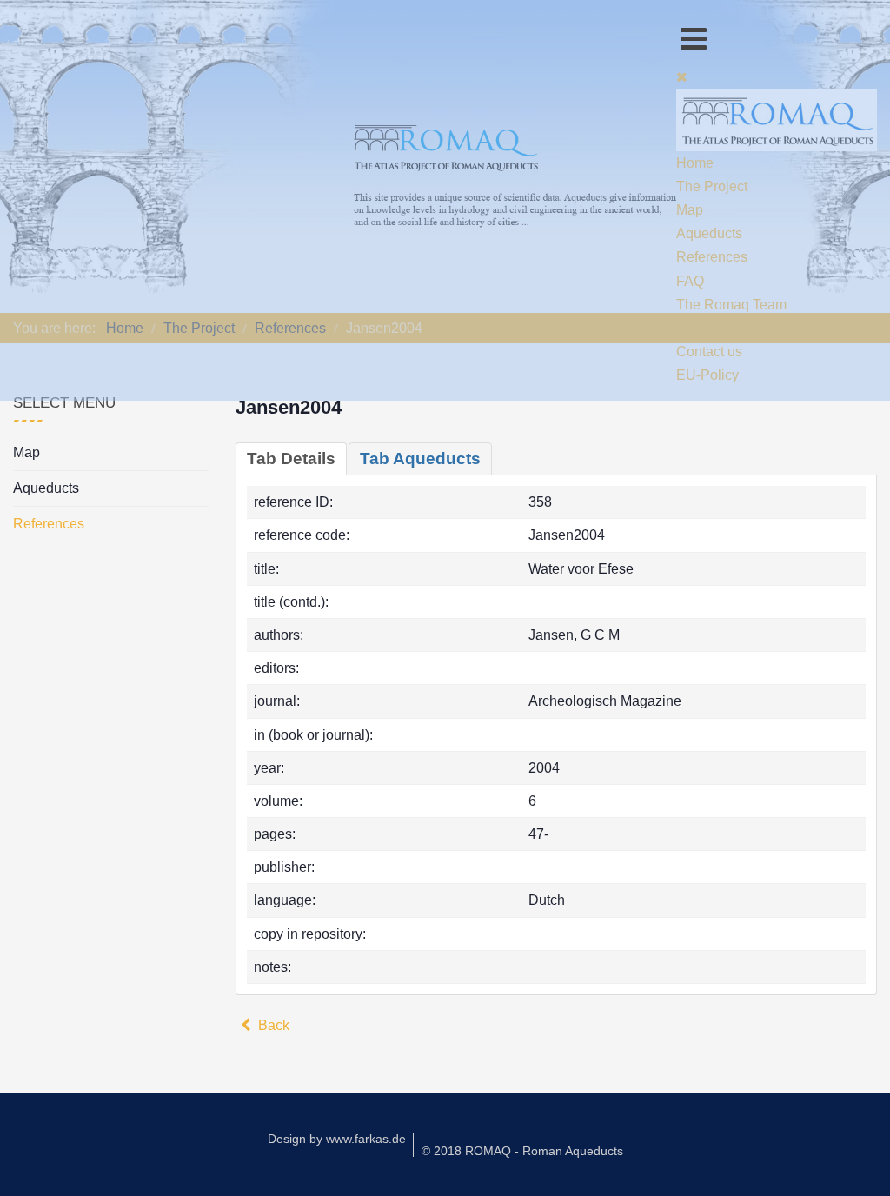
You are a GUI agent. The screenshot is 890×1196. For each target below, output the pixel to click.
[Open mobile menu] (693, 38)
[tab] (291, 458)
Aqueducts (46, 488)
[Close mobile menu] (681, 77)
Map (26, 452)
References (48, 523)
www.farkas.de (366, 1139)
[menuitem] (695, 163)
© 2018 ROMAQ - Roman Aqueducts (522, 1151)
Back (272, 1025)
